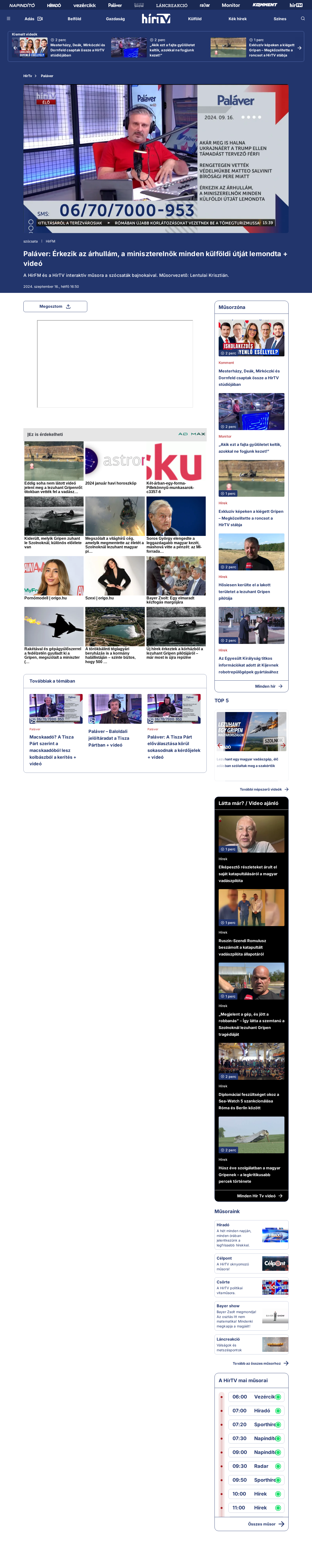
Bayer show (228, 1305)
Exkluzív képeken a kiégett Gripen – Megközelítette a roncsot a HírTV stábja (272, 50)
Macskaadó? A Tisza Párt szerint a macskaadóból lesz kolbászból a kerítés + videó (52, 750)
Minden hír (265, 686)
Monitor (225, 436)
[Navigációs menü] (9, 18)
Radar (261, 1466)
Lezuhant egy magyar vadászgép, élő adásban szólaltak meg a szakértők (248, 762)
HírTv (27, 76)
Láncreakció (228, 1339)
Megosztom (50, 306)
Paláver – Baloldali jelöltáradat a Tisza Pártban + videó (108, 738)
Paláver (47, 76)
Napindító (265, 1438)
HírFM (50, 241)
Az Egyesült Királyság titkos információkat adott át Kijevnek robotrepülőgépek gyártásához (248, 665)
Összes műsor (262, 1524)
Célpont (224, 1258)
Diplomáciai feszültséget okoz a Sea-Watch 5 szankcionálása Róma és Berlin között (249, 1101)
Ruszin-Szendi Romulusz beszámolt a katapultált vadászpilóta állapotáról (242, 947)
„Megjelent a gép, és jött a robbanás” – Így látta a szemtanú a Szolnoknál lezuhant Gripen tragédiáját (251, 1024)
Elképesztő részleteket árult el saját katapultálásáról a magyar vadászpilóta (248, 874)
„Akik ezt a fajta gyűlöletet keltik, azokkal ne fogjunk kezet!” (172, 50)
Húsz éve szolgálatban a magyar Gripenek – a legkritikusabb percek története (250, 1174)
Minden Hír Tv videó (256, 1195)
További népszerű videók (261, 789)
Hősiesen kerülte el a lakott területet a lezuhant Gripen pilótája (245, 591)
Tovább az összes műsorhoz (257, 1363)
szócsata (30, 241)
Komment (226, 363)
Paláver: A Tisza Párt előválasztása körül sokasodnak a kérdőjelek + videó (173, 747)
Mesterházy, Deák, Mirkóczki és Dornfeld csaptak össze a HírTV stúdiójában (77, 50)
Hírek (223, 503)
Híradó (223, 1224)
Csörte (223, 1282)
